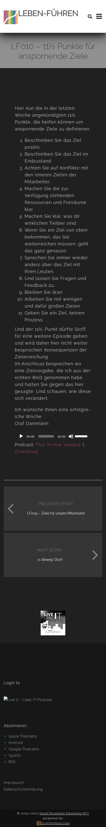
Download (26, 451)
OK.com (55, 823)
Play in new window (58, 444)
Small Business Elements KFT (64, 813)
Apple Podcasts (23, 736)
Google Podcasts (24, 749)
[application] (53, 436)
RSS (12, 762)
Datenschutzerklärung (23, 789)
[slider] (82, 435)
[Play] (21, 436)
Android (16, 743)
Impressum (14, 783)
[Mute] (71, 436)
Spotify (15, 755)
